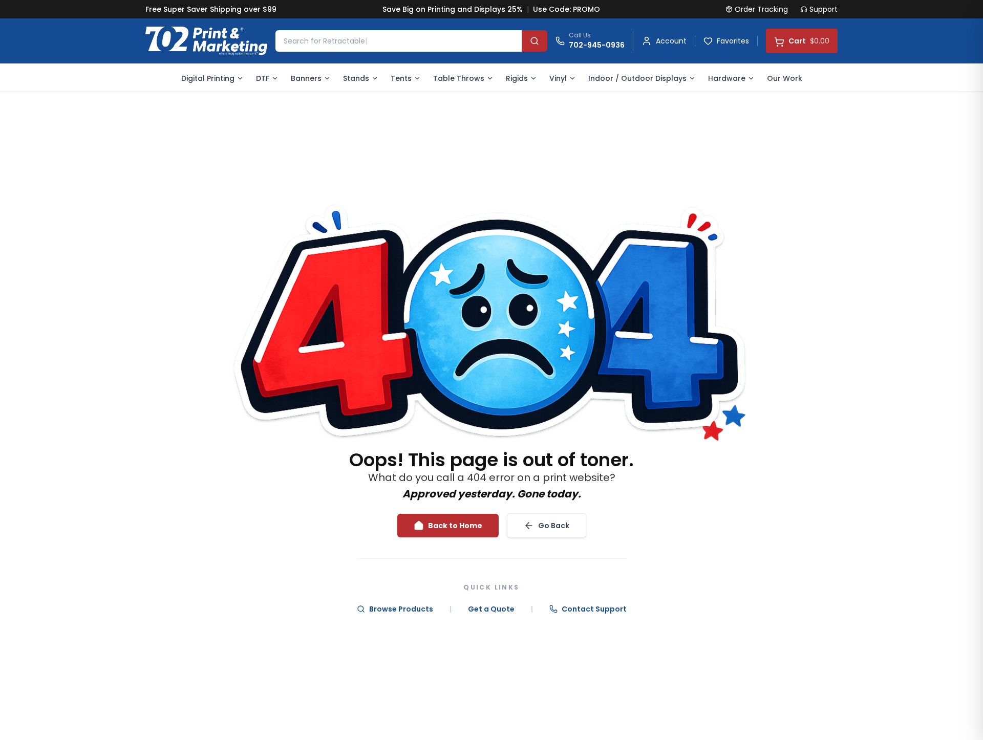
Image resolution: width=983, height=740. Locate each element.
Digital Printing (207, 78)
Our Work (784, 78)
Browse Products (401, 609)
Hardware (726, 78)
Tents (401, 78)
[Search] (534, 41)
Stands (356, 78)
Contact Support (594, 609)
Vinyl (558, 78)
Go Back (553, 525)
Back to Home (455, 525)
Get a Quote (491, 609)
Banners (306, 78)
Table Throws (458, 78)
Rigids (517, 78)
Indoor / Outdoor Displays (637, 78)
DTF (262, 78)
